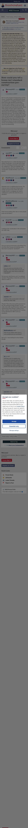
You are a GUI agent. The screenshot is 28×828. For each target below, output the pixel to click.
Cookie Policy (20, 406)
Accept (14, 421)
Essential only (14, 426)
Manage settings (14, 430)
